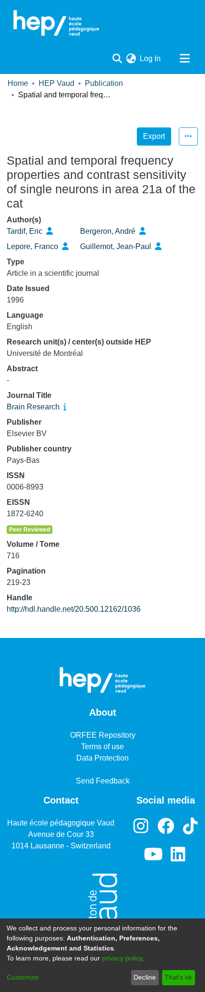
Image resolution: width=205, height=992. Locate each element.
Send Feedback (103, 781)
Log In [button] (151, 58)
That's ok (178, 977)
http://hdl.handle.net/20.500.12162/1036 (74, 609)
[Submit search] (117, 58)
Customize (23, 977)
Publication (104, 83)
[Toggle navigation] (184, 59)
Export (154, 136)
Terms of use (102, 746)
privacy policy (122, 958)
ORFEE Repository (102, 735)
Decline (144, 977)
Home (18, 83)
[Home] (56, 23)
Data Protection (102, 758)
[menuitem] (131, 58)
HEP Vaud (56, 83)
